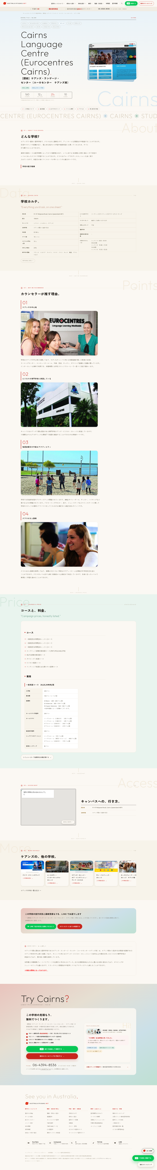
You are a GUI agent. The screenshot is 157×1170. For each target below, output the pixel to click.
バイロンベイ (46, 27)
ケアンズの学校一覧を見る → (31, 890)
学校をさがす (73, 1113)
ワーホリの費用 (95, 1116)
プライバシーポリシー (40, 1152)
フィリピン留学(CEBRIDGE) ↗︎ (63, 1152)
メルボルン (45, 23)
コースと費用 (68, 109)
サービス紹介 (29, 1116)
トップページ (28, 1152)
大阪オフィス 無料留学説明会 (121, 1116)
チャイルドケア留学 (53, 1120)
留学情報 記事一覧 (118, 1126)
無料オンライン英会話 (53, 1132)
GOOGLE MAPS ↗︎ (68, 822)
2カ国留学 (50, 1129)
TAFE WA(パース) (52, 1126)
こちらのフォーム (46, 1069)
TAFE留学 (50, 1123)
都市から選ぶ (73, 1116)
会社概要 (27, 1126)
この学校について (28, 109)
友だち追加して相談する (52, 1049)
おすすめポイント (54, 109)
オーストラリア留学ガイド (77, 1132)
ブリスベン (54, 23)
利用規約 (50, 1152)
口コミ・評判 (73, 1126)
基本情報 (41, 109)
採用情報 (27, 1129)
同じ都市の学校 (93, 109)
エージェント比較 (96, 1126)
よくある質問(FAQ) (118, 1129)
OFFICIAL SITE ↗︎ (28, 260)
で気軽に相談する (143, 1158)
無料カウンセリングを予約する (52, 1056)
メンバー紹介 (29, 1123)
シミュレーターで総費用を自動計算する (37, 757)
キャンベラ (56, 27)
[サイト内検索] (122, 3)
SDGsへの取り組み (31, 1132)
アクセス (80, 109)
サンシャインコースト (27, 27)
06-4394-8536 (44, 1065)
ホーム (24, 13)
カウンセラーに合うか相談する (70, 926)
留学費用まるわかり (97, 1113)
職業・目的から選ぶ (53, 1113)
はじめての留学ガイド (75, 1129)
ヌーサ (38, 27)
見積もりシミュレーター (98, 1120)
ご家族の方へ (116, 1123)
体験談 (108, 3)
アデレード (77, 23)
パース (69, 23)
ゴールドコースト (34, 23)
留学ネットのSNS (118, 1120)
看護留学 (49, 1116)
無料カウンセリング (146, 3)
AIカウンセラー (29, 1120)
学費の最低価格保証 (97, 1123)
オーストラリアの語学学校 (34, 13)
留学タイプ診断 (73, 1120)
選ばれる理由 (29, 1113)
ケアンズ (62, 23)
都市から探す (71, 3)
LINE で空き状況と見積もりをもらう (42, 926)
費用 (90, 3)
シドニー (24, 23)
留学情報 (114, 3)
